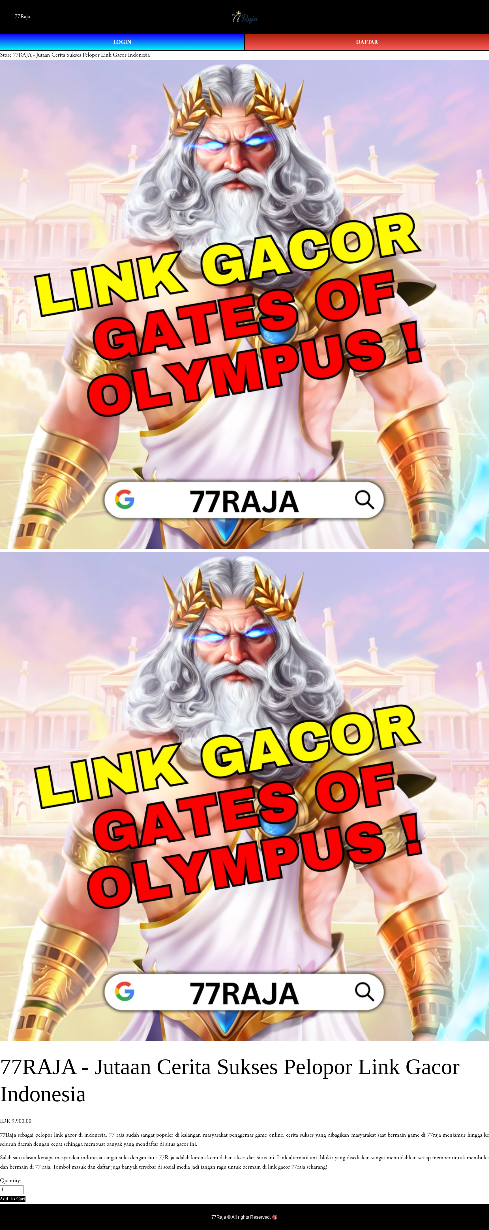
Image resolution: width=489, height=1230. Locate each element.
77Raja (22, 16)
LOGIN (122, 42)
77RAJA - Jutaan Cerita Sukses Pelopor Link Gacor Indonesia (81, 55)
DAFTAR (367, 42)
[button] (12, 1198)
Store (6, 55)
